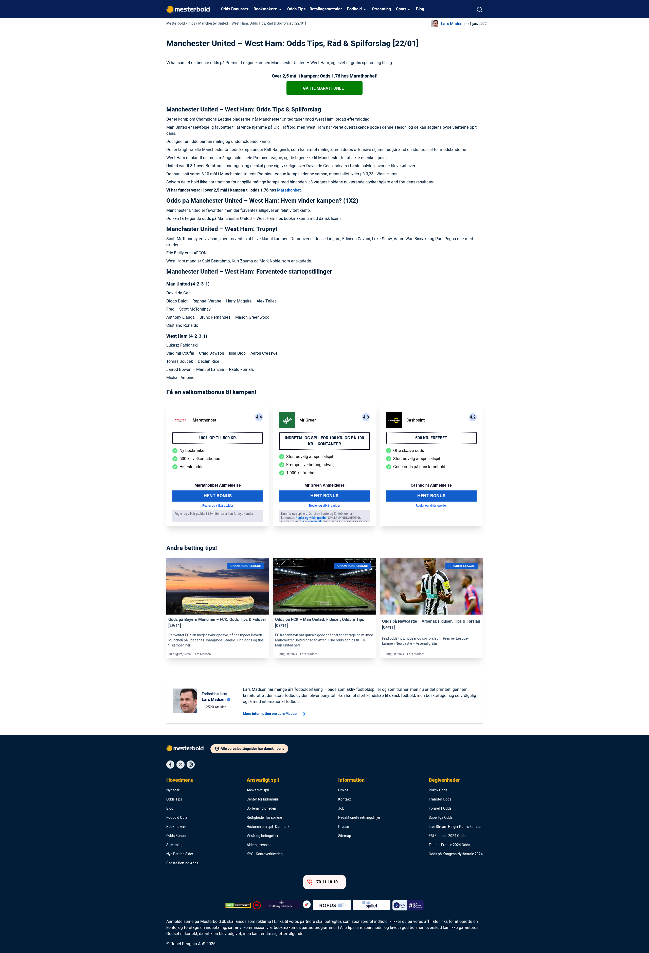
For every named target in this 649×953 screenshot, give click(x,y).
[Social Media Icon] (170, 764)
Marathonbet (289, 190)
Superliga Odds (441, 817)
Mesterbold (175, 23)
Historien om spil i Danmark (268, 826)
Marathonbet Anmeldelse (217, 485)
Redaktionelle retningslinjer (359, 817)
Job (341, 808)
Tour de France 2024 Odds (449, 845)
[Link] (217, 586)
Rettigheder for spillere (264, 817)
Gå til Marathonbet (324, 88)
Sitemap (344, 835)
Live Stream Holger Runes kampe (454, 826)
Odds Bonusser (234, 9)
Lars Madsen (453, 24)
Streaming (381, 9)
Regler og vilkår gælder (217, 506)
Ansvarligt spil (263, 780)
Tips (191, 23)
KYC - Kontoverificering (265, 854)
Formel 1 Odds (440, 808)
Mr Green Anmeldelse (324, 485)
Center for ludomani (262, 799)
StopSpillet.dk (312, 522)
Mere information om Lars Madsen (270, 713)
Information (351, 780)
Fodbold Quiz (176, 817)
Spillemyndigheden (261, 808)
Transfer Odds (440, 799)
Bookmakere (265, 9)
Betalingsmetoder (326, 9)
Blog (420, 9)
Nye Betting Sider (179, 854)
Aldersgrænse (257, 845)
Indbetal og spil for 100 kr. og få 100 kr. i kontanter (324, 441)
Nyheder (172, 790)
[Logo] (188, 749)
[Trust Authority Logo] (282, 905)
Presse (343, 826)
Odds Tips (296, 9)
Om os (343, 790)
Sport (401, 9)
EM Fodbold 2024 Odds (447, 835)
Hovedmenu (179, 780)
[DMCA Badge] (238, 905)
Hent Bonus (218, 495)
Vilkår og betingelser (262, 835)
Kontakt (344, 799)
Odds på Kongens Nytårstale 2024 (456, 854)
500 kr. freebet (431, 438)
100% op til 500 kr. (218, 438)
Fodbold (354, 9)
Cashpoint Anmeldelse (431, 485)
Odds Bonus (176, 835)
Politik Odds (438, 790)
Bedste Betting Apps (182, 863)
